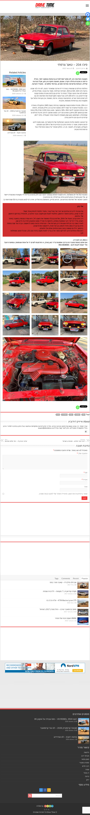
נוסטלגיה (64, 414)
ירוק (87, 780)
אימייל (84, 480)
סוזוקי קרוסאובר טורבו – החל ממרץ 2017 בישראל (58, 609)
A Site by (40, 806)
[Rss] (49, 790)
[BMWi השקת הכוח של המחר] (82, 621)
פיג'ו (58, 414)
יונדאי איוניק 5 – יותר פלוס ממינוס (16, 440)
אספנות (78, 414)
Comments (65, 578)
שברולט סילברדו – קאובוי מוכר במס (63, 582)
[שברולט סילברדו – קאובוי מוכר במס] (82, 585)
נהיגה (87, 776)
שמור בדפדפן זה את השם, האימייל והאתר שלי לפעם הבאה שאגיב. (63, 494)
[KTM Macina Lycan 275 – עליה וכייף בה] (82, 603)
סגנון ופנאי (85, 759)
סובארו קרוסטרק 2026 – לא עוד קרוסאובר (15, 112)
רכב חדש (85, 766)
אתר (85, 487)
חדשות (86, 752)
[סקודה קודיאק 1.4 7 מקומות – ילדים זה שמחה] (82, 594)
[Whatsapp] (77, 73)
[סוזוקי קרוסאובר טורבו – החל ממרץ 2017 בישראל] (82, 612)
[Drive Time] (45, 5)
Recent (76, 578)
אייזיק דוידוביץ (80, 68)
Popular (85, 578)
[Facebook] (88, 14)
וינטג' (71, 414)
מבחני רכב (85, 756)
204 (84, 414)
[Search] (30, 796)
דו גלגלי (86, 773)
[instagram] (41, 790)
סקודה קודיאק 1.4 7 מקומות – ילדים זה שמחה (59, 591)
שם (85, 473)
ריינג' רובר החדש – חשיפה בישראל (74, 440)
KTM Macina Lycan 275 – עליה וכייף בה (61, 600)
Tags (56, 578)
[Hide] (89, 28)
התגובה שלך (82, 453)
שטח (87, 769)
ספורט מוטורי (84, 763)
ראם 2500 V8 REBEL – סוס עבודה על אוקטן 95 (16, 90)
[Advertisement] (45, 517)
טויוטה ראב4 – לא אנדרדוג (17, 133)
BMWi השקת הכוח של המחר (65, 618)
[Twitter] (88, 19)
